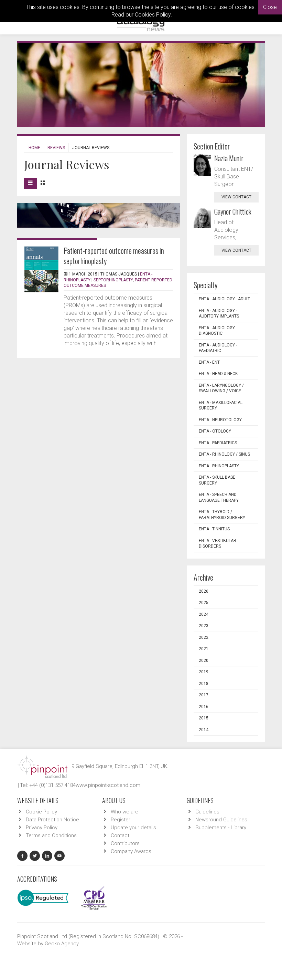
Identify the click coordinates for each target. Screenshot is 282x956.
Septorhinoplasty (113, 280)
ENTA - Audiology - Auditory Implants (219, 313)
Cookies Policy (153, 14)
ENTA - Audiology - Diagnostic (218, 330)
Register (120, 820)
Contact (120, 835)
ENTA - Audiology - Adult (224, 299)
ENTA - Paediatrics (218, 442)
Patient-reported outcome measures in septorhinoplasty (114, 255)
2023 (203, 625)
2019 (203, 671)
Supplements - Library (220, 827)
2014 (203, 729)
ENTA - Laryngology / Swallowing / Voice (221, 388)
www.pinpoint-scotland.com (108, 785)
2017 (203, 695)
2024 (203, 614)
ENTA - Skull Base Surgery (217, 480)
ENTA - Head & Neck (218, 373)
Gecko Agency (62, 944)
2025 (203, 602)
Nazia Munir (228, 158)
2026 (203, 591)
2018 (203, 683)
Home (34, 147)
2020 (203, 660)
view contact (236, 197)
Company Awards (131, 851)
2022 (203, 637)
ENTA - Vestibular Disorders (217, 543)
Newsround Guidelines (221, 820)
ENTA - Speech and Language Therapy (219, 497)
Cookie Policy (41, 812)
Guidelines (207, 812)
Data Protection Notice (52, 820)
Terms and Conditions (51, 835)
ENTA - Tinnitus (214, 529)
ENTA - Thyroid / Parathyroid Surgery (222, 514)
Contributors (125, 843)
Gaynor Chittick (232, 211)
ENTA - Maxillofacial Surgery (220, 405)
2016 (203, 706)
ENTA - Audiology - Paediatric (218, 348)
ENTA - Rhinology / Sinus (224, 454)
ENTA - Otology (215, 431)
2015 (203, 718)
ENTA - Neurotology (220, 419)
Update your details (133, 827)
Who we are (124, 812)
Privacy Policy (41, 827)
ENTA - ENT (209, 362)
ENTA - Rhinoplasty (219, 466)
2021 (203, 648)
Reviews (56, 147)
